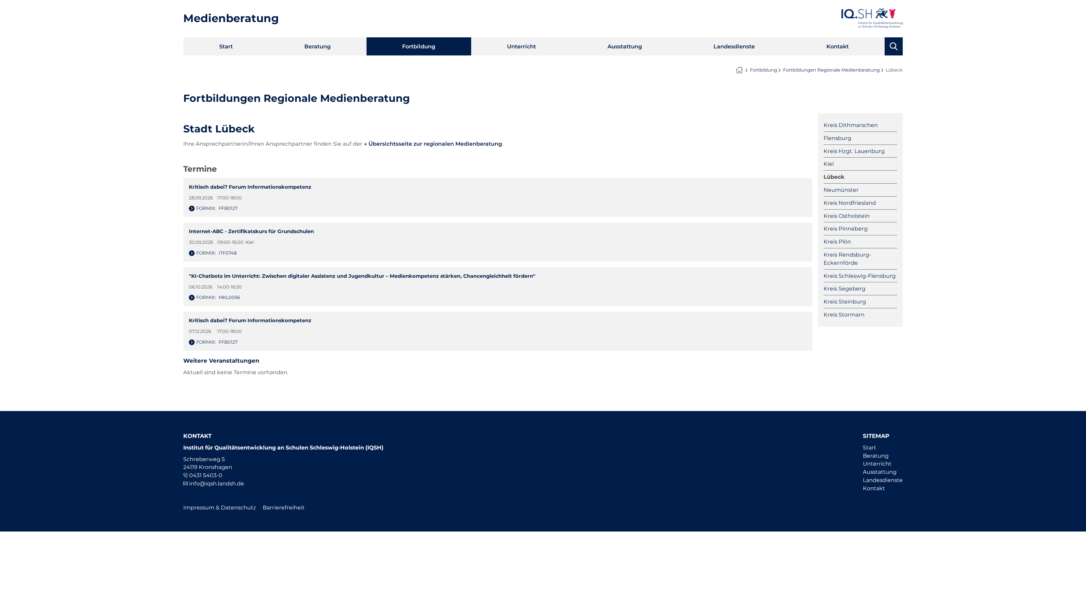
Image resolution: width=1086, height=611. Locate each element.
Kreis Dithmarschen (851, 125)
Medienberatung (231, 18)
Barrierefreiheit (284, 507)
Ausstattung (624, 46)
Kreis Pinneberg (846, 228)
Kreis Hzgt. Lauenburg (854, 151)
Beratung (317, 46)
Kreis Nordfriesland (850, 202)
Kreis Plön (837, 241)
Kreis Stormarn (844, 314)
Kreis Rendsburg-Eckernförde (847, 258)
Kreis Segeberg (844, 288)
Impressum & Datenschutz (219, 507)
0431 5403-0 (205, 475)
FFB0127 (217, 208)
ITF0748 (216, 253)
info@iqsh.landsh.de (216, 483)
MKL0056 (218, 297)
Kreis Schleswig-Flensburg (860, 275)
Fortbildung (418, 46)
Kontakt (837, 46)
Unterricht (521, 46)
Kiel (829, 163)
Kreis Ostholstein (847, 215)
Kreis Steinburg (845, 301)
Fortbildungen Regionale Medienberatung (831, 70)
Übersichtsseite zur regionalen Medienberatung (435, 143)
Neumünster (841, 189)
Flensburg (837, 138)
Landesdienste (734, 46)
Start (226, 46)
